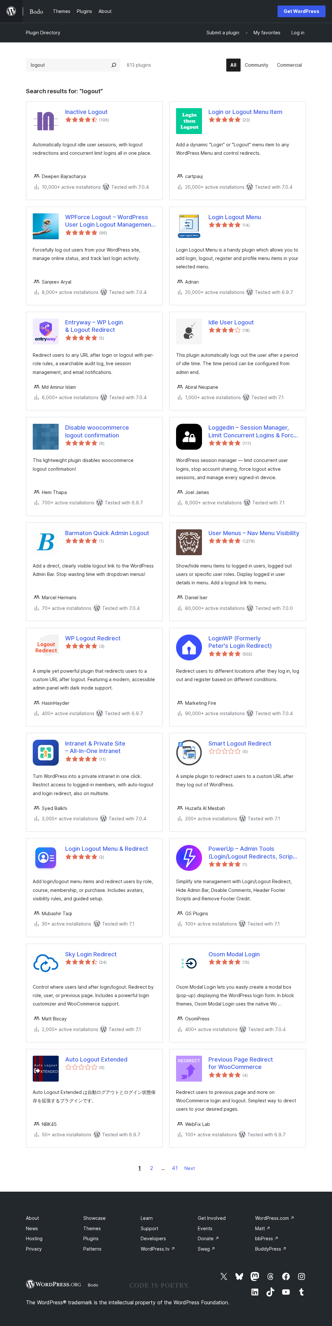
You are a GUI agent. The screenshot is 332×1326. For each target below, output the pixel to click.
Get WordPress (301, 11)
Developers (153, 1238)
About (32, 1218)
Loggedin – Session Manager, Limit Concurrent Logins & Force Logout (252, 431)
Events (205, 1228)
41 (175, 1168)
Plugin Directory (43, 32)
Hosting (34, 1238)
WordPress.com (274, 1218)
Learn (147, 1218)
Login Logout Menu (234, 217)
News (32, 1228)
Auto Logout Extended (96, 1059)
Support (149, 1228)
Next (189, 1168)
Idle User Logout (231, 322)
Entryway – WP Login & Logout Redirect (94, 326)
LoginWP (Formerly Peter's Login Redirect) (240, 642)
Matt (262, 1228)
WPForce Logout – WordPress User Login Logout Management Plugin (109, 221)
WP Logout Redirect (93, 638)
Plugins (91, 1238)
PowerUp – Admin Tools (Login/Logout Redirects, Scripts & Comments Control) (253, 852)
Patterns (92, 1249)
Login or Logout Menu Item (245, 111)
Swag (206, 1249)
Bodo (93, 1284)
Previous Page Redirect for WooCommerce (240, 1063)
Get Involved (212, 1218)
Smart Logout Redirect (239, 743)
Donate (208, 1238)
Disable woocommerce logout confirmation (97, 431)
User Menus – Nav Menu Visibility (253, 533)
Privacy (34, 1249)
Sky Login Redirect (91, 954)
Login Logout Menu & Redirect (106, 848)
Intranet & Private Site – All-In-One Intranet (95, 747)
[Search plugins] (113, 65)
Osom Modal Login (234, 954)
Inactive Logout (86, 111)
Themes (92, 1228)
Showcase (94, 1218)
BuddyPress (271, 1249)
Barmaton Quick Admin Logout (107, 533)
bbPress (267, 1238)
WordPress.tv (158, 1249)
